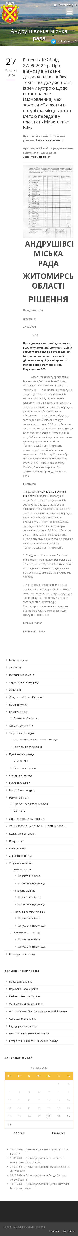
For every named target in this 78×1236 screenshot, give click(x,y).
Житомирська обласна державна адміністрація (38, 1011)
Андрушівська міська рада (39, 34)
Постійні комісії (18, 704)
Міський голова (18, 660)
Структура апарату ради (24, 682)
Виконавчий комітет (21, 675)
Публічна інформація (22, 754)
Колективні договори (22, 833)
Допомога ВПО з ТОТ (27, 933)
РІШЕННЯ (19, 811)
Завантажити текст (49, 140)
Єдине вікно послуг (20, 855)
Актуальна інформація (32, 883)
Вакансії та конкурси (21, 790)
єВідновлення (17, 848)
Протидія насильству (22, 954)
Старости (15, 667)
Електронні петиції (20, 775)
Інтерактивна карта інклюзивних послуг (33, 1040)
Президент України (20, 981)
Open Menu (69, 11)
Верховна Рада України (23, 989)
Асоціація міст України (22, 1018)
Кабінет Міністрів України (25, 996)
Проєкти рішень (18, 712)
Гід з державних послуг (23, 1026)
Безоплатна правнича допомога (29, 1033)
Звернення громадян (22, 733)
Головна (54, 1231)
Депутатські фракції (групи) (26, 697)
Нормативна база (29, 876)
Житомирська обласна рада (26, 1003)
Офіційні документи (21, 725)
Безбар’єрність (23, 869)
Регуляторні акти (19, 797)
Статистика (21, 760)
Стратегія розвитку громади (26, 818)
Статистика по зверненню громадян (36, 739)
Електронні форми (25, 768)
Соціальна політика (21, 863)
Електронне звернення (28, 747)
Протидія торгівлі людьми (30, 911)
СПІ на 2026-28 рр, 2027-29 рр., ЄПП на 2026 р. (37, 826)
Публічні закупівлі (20, 782)
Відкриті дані (17, 841)
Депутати (15, 689)
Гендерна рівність (25, 890)
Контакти (68, 1231)
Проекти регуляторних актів (31, 804)
